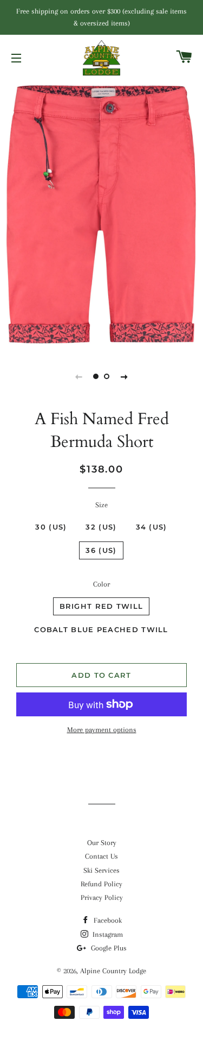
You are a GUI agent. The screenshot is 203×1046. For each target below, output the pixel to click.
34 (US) (151, 526)
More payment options (101, 730)
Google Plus (108, 948)
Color (101, 584)
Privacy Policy (102, 897)
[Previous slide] (79, 376)
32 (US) (101, 526)
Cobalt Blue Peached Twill (101, 629)
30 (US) (51, 526)
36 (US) (101, 550)
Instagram (106, 934)
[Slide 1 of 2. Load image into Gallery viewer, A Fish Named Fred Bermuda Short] (96, 376)
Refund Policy (101, 884)
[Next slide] (124, 376)
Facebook (106, 920)
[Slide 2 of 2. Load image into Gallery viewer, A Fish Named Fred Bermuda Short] (107, 376)
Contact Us (101, 856)
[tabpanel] (101, 214)
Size (101, 505)
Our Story (101, 843)
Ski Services (101, 870)
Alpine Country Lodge (113, 971)
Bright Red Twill (101, 606)
